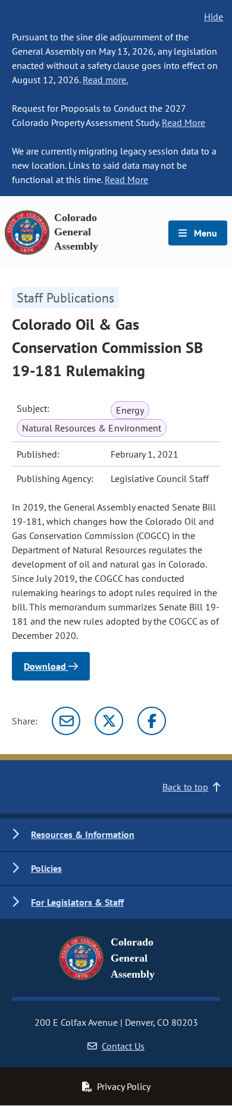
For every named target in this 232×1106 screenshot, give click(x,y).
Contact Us (123, 1046)
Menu (204, 233)
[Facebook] (151, 721)
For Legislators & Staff (77, 902)
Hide (213, 17)
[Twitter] (109, 721)
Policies (46, 868)
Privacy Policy (124, 1086)
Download (46, 666)
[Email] (66, 721)
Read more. (105, 80)
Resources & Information (82, 834)
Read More (183, 122)
